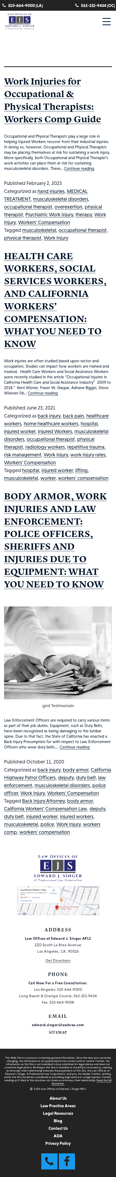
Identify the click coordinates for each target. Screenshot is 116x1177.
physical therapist (22, 238)
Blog (58, 1120)
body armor (75, 770)
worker (48, 478)
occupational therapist (28, 207)
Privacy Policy (58, 1143)
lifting (81, 470)
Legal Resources (58, 1113)
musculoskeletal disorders (60, 199)
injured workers (76, 816)
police (47, 824)
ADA (58, 1135)
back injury (48, 416)
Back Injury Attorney (43, 801)
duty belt (86, 777)
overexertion (68, 207)
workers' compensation (83, 478)
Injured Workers (55, 431)
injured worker (19, 431)
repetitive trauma (85, 447)
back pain (73, 416)
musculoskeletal (39, 230)
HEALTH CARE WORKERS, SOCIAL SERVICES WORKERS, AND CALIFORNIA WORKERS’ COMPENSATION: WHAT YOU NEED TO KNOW (55, 300)
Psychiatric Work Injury (49, 214)
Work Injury (56, 238)
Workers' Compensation (44, 222)
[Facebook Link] (67, 1161)
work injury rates (87, 455)
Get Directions (58, 960)
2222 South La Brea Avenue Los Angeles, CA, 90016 (58, 944)
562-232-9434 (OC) (98, 5)
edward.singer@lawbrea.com (58, 1025)
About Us (58, 1098)
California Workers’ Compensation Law (45, 809)
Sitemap (58, 1032)
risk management (22, 455)
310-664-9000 (69, 989)
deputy (66, 777)
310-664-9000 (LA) (25, 5)
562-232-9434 (85, 996)
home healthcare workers (51, 423)
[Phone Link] (49, 1161)
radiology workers (45, 447)
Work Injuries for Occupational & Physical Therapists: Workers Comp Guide (52, 100)
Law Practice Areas (58, 1105)
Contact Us (58, 1128)
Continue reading (79, 168)
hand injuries (50, 191)
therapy (84, 214)
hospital (89, 423)
